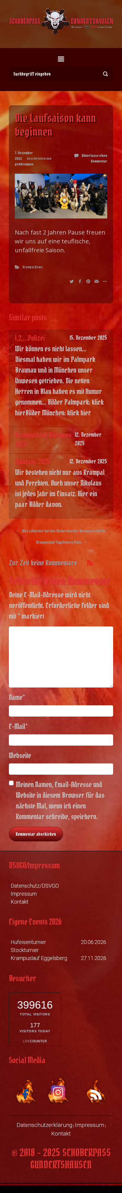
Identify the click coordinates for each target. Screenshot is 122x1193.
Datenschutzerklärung (44, 1125)
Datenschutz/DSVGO (35, 886)
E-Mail (18, 726)
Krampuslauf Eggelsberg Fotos (58, 542)
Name (17, 697)
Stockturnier (25, 950)
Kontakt (19, 902)
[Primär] (61, 59)
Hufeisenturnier (28, 942)
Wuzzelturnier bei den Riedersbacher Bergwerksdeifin (63, 531)
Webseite (20, 755)
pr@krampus (24, 164)
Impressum (24, 894)
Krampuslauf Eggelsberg (39, 958)
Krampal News (33, 266)
